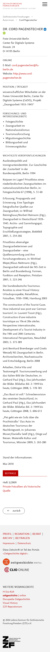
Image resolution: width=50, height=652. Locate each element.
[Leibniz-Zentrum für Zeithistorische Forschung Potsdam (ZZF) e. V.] (12, 647)
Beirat (36, 534)
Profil (7, 534)
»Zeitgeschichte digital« (15, 553)
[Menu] (44, 4)
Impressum (9, 543)
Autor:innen (8, 20)
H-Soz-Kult (8, 592)
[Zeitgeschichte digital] (24, 564)
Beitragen (22, 538)
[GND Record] (45, 29)
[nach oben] (44, 646)
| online (14, 595)
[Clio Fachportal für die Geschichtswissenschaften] (17, 572)
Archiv (7, 538)
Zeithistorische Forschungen (16, 17)
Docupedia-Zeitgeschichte (16, 599)
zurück (16, 510)
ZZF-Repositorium (12, 607)
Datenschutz (24, 543)
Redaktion (22, 534)
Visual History (10, 603)
